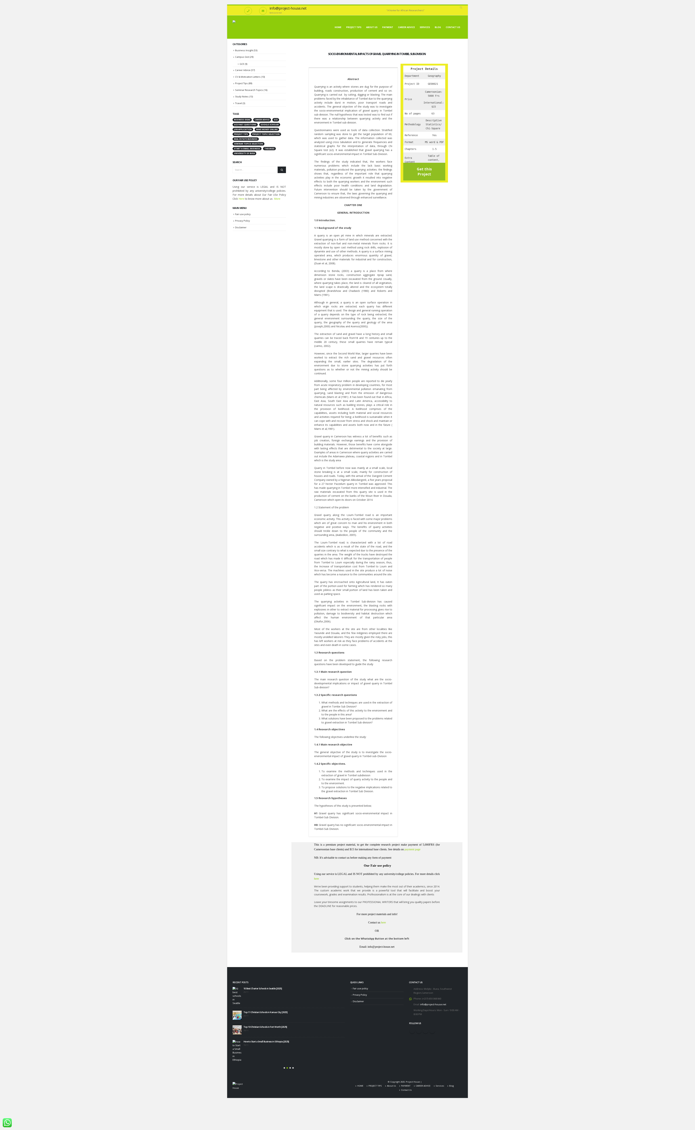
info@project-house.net (433, 1004)
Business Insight (244, 50)
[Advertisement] (259, 290)
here (316, 878)
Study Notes (241, 96)
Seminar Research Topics (249, 90)
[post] (237, 999)
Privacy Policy (242, 220)
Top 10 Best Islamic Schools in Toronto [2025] (265, 1019)
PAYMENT (387, 27)
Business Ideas (242, 119)
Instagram (425, 1031)
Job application (243, 129)
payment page (412, 849)
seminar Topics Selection (248, 143)
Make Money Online (267, 129)
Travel (238, 103)
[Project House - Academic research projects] (253, 27)
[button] (284, 1060)
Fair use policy (243, 214)
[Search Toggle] (461, 7)
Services (425, 27)
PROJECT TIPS (353, 27)
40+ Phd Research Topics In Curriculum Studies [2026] (258, 1034)
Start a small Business (247, 148)
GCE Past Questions (245, 124)
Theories (269, 148)
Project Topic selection (266, 134)
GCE (242, 64)
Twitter (419, 1031)
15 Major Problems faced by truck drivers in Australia (268, 1046)
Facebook (412, 1031)
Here (241, 198)
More (277, 198)
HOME (338, 27)
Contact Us (453, 27)
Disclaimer (241, 227)
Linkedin (432, 1031)
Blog (438, 27)
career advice (262, 119)
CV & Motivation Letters (247, 76)
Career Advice (242, 70)
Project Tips (241, 83)
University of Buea (244, 153)
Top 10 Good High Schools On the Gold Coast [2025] (268, 988)
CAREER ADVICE (406, 27)
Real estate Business (245, 139)
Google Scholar (270, 124)
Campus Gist (242, 56)
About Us (371, 27)
